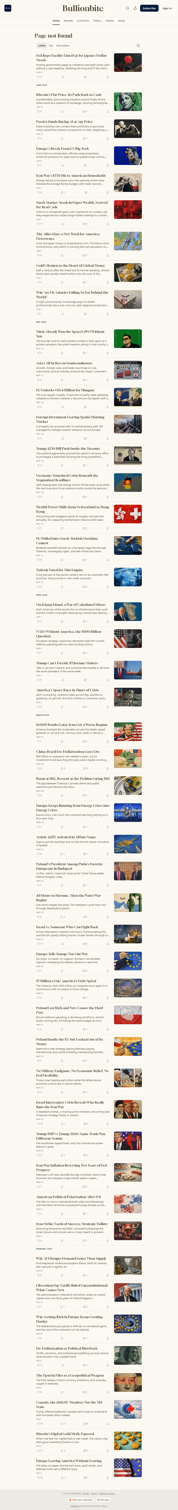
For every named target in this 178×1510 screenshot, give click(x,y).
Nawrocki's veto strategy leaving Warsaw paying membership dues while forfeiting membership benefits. (70, 1050)
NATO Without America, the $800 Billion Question (68, 633)
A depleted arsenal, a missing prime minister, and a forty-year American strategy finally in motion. (73, 1113)
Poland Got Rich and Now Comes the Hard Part (69, 1010)
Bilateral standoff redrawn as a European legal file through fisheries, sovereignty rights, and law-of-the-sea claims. (71, 549)
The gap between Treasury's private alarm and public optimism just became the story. (67, 785)
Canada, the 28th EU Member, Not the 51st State (69, 1404)
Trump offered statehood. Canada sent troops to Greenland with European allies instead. (71, 1413)
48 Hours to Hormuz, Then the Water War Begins (68, 897)
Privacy (86, 1493)
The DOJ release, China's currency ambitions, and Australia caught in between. (71, 1381)
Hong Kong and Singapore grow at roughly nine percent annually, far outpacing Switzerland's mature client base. (69, 517)
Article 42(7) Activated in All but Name (66, 837)
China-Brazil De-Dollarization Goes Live (68, 752)
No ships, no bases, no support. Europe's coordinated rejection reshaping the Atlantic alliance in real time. (68, 960)
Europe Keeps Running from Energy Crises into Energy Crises (73, 807)
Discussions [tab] (62, 45)
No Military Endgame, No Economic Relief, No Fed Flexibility (72, 1073)
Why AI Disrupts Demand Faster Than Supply (71, 1258)
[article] (89, 66)
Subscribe (149, 8)
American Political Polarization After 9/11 (68, 1197)
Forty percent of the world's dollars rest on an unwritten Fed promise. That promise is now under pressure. (72, 576)
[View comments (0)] (63, 77)
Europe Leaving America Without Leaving (69, 1461)
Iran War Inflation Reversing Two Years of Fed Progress (71, 1167)
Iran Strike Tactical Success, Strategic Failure (72, 1224)
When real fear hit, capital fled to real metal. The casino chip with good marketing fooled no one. (72, 1440)
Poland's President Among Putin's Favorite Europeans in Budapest (69, 866)
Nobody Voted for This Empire (59, 570)
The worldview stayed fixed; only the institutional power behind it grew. (69, 1144)
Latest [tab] (41, 45)
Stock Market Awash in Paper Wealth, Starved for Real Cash (72, 204)
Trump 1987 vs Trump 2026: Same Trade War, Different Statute (71, 1136)
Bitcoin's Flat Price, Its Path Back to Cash (68, 95)
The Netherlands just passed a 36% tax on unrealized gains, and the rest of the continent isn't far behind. (71, 1327)
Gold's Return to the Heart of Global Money (70, 265)
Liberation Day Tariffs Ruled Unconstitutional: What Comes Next (72, 1287)
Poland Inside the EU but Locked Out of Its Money (69, 1041)
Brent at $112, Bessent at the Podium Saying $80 (73, 778)
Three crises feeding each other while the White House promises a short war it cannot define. (68, 1081)
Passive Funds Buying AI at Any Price (64, 122)
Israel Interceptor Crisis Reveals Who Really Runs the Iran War (70, 1104)
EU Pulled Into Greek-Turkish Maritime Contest (67, 540)
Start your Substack (82, 1499)
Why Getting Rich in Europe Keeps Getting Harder (69, 1319)
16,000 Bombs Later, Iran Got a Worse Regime (72, 725)
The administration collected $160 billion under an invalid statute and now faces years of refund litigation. (70, 1296)
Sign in (167, 8)
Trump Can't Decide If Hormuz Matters (67, 663)
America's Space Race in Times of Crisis (67, 690)
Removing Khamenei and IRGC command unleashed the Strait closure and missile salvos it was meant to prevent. (70, 1230)
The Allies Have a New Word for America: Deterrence (68, 236)
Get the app (103, 1499)
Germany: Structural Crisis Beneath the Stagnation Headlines (67, 477)
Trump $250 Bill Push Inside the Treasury (68, 448)
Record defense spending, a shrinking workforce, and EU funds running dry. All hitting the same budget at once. (70, 1018)
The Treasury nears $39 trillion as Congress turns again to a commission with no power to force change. (71, 987)
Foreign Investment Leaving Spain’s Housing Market (70, 419)
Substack (75, 1506)
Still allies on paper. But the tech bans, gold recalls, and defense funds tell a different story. (69, 1467)
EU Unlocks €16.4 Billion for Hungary (65, 390)
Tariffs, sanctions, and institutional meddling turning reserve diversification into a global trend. (72, 1354)
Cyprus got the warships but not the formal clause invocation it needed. (72, 843)
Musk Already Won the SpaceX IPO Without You (70, 334)
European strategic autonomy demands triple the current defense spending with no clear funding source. (70, 642)
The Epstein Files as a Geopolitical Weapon (70, 1375)
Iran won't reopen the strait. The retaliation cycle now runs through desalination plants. (71, 906)
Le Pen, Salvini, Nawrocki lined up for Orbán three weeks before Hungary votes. (70, 874)
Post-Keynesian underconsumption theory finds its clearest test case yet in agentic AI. (71, 1264)
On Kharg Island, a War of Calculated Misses (71, 605)
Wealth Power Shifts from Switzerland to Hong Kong (72, 509)
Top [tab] (51, 45)
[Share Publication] (135, 8)
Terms (94, 1493)
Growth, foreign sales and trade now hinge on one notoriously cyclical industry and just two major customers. (71, 369)
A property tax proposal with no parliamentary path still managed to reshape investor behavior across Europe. (69, 428)
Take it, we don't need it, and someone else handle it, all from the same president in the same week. (72, 669)
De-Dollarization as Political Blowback (67, 1348)
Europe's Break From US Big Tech (62, 148)
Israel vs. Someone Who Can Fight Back (67, 927)
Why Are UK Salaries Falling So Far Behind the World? (72, 294)
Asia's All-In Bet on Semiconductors (64, 363)
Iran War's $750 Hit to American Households (71, 175)
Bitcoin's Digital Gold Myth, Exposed (65, 1434)
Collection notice (107, 1493)
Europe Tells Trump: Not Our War (62, 954)
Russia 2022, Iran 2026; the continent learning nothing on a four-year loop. (72, 816)
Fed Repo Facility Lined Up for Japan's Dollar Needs (71, 57)
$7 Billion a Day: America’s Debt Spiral (66, 981)
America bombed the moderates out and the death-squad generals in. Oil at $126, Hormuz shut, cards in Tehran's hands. (70, 731)
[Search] (127, 8)
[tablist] (53, 45)
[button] (56, 21)
